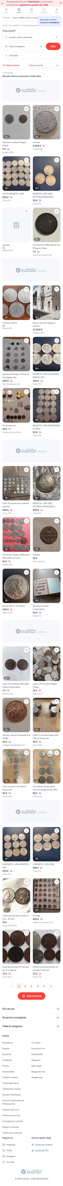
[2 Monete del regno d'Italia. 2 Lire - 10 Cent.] (16, 902)
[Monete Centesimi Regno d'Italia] (16, 129)
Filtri (53, 46)
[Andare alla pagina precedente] (12, 986)
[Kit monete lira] (16, 412)
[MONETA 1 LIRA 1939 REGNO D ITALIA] (47, 412)
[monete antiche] (16, 309)
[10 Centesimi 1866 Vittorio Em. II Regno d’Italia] (47, 232)
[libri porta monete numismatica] (47, 593)
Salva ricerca (12, 65)
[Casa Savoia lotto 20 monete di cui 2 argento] (16, 953)
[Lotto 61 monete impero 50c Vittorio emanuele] (47, 722)
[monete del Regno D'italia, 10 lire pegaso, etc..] (16, 361)
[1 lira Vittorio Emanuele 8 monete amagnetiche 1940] (47, 773)
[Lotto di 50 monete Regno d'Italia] (47, 670)
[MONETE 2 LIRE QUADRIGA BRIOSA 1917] (47, 361)
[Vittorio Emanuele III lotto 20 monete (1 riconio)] (47, 953)
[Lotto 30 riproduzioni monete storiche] (16, 490)
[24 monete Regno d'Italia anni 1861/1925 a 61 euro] (16, 541)
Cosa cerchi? (9, 30)
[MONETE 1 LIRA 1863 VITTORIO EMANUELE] (47, 180)
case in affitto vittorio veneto (26, 17)
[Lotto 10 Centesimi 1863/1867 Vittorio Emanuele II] (16, 670)
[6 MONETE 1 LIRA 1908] (47, 851)
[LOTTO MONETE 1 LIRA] (16, 180)
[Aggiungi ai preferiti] (26, 108)
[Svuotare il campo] (57, 37)
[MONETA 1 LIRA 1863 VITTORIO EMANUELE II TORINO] (47, 490)
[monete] (47, 129)
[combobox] (31, 37)
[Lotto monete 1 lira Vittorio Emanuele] (16, 773)
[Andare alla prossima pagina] (51, 986)
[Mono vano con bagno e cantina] (47, 309)
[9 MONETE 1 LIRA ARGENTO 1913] (16, 851)
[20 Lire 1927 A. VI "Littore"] (16, 593)
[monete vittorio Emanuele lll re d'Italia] (16, 722)
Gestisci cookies (10, 1077)
